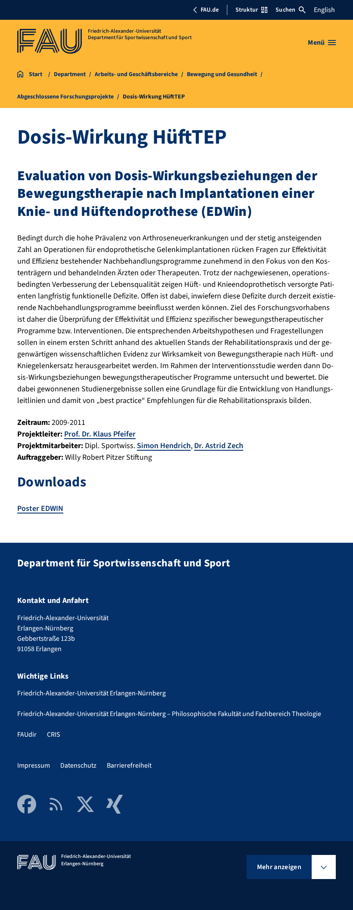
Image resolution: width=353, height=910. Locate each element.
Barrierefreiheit (129, 765)
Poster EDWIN (40, 508)
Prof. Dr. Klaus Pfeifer (100, 434)
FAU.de (210, 10)
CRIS (53, 734)
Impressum (33, 765)
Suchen (285, 10)
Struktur (246, 10)
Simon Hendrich (164, 445)
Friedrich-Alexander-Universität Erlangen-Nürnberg (91, 693)
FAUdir (27, 734)
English (324, 10)
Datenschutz (78, 765)
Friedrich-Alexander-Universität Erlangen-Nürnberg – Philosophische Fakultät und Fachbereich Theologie (169, 714)
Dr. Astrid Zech (218, 445)
